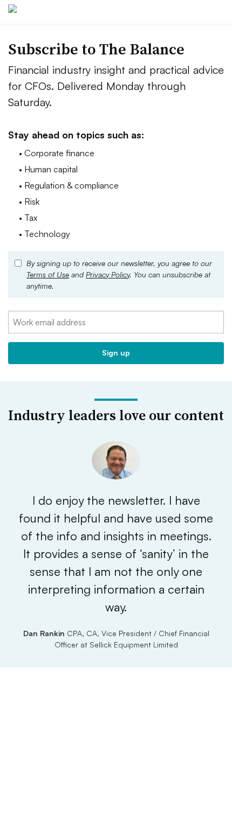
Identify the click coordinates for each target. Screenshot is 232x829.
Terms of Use (47, 274)
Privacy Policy (107, 274)
